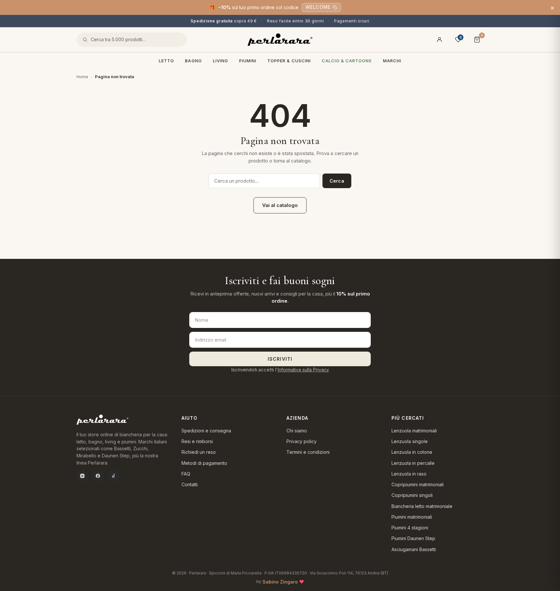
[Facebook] (98, 476)
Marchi (392, 60)
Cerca (337, 181)
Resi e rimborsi (197, 441)
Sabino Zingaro (280, 582)
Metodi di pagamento (204, 463)
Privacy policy (301, 441)
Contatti (189, 484)
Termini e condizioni (308, 452)
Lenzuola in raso (408, 473)
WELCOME (318, 7)
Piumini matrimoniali (411, 517)
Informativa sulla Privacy (303, 369)
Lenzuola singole (409, 441)
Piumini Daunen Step (413, 538)
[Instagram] (82, 476)
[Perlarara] (280, 39)
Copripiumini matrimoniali (417, 484)
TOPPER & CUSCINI (289, 60)
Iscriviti (280, 359)
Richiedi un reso (198, 452)
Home (82, 76)
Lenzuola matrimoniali (414, 430)
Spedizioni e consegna (206, 430)
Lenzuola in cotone (411, 452)
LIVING (220, 60)
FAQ (185, 473)
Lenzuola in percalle (413, 463)
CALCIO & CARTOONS (347, 60)
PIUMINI (247, 60)
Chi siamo (296, 430)
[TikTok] (113, 476)
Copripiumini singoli (412, 495)
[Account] (439, 39)
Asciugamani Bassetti (413, 549)
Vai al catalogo (280, 205)
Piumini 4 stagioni (409, 527)
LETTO (166, 60)
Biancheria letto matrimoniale (421, 506)
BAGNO (193, 60)
